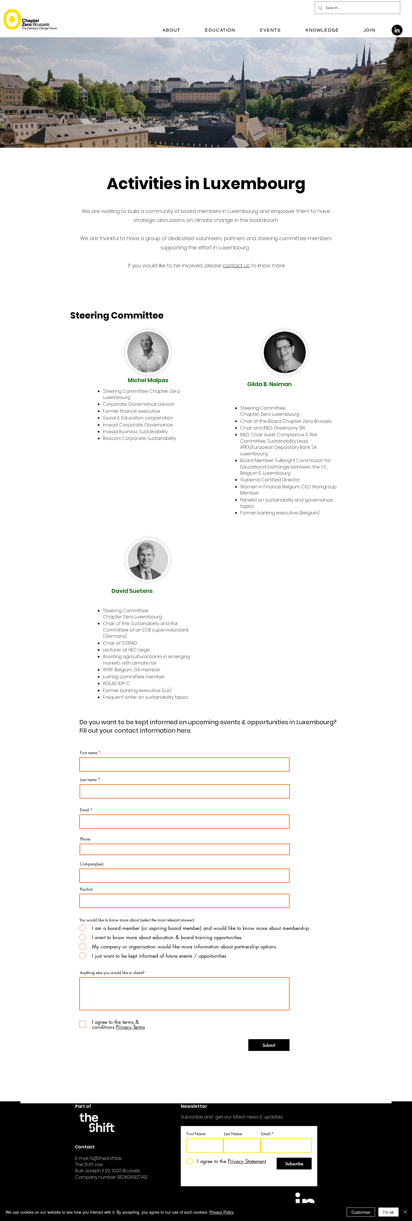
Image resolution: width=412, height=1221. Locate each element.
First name (88, 753)
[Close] (405, 1212)
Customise (360, 1212)
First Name (196, 1134)
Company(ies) (91, 864)
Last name (88, 780)
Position (86, 889)
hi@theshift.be (106, 1158)
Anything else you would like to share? (112, 973)
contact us (236, 265)
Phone (85, 839)
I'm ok (388, 1212)
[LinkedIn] (397, 30)
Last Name (233, 1134)
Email (84, 810)
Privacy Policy (221, 1212)
